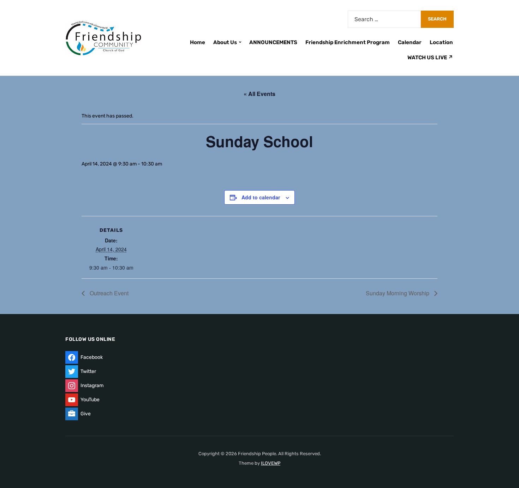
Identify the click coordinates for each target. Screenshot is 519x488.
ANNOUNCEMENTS (273, 42)
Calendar (410, 42)
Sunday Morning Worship (398, 293)
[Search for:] (384, 19)
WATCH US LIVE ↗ (430, 57)
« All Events (259, 94)
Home (197, 42)
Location (441, 42)
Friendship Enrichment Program (347, 42)
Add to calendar (260, 197)
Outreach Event (108, 293)
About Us (225, 42)
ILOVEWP (270, 463)
